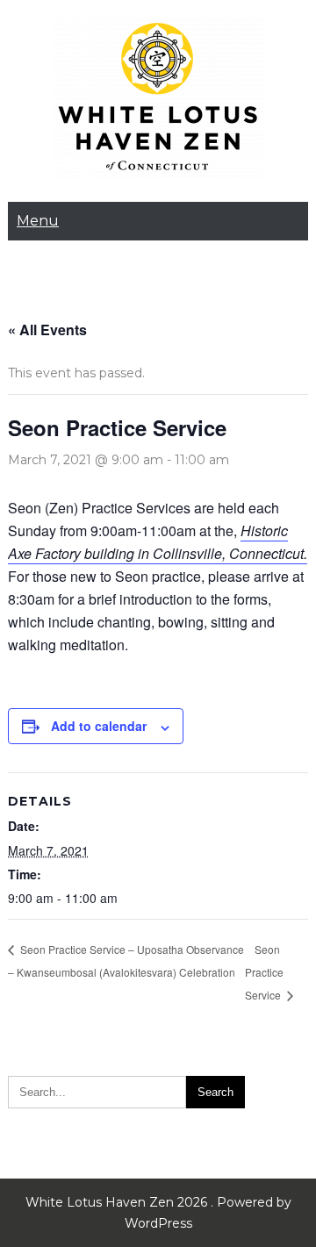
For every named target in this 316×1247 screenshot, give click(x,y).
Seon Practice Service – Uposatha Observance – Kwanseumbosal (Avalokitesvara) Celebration (126, 960)
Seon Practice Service (264, 972)
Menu (38, 220)
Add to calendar (99, 726)
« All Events (47, 329)
